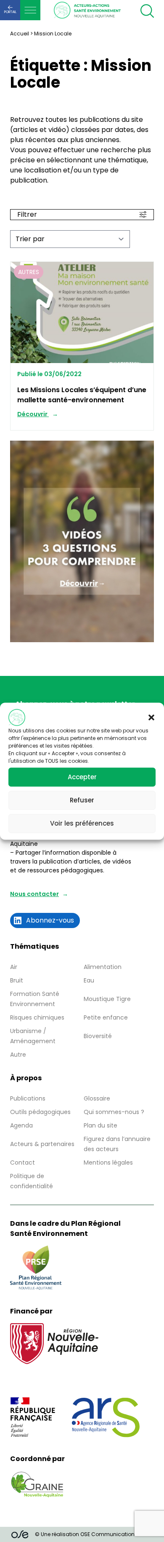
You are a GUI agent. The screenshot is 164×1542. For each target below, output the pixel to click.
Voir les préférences (82, 823)
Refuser (82, 800)
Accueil (19, 33)
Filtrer (27, 214)
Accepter (82, 776)
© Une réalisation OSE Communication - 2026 (94, 1534)
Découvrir (33, 414)
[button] (151, 717)
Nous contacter (34, 894)
